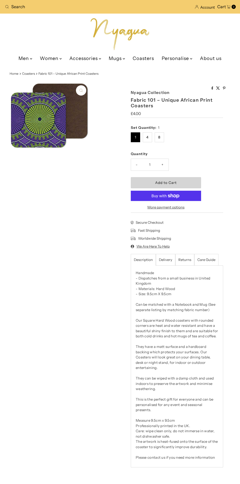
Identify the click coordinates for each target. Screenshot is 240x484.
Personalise (176, 58)
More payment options (165, 207)
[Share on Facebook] (212, 88)
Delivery (165, 259)
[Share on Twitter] (218, 88)
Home (14, 73)
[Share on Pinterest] (224, 88)
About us (210, 58)
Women (50, 58)
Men (24, 58)
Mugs (116, 58)
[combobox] (60, 6)
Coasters (143, 58)
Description (143, 259)
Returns (184, 259)
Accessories (84, 58)
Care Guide (206, 259)
